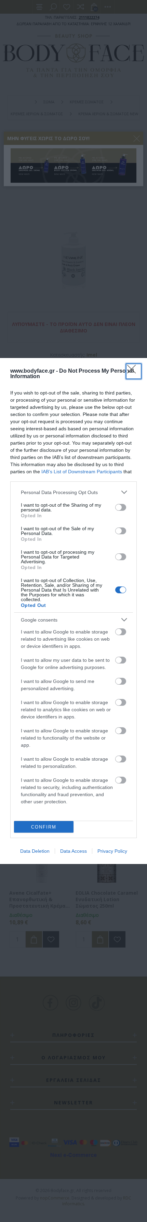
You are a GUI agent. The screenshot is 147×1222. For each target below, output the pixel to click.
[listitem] (73, 492)
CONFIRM (43, 827)
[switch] (120, 507)
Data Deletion (35, 851)
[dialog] (73, 611)
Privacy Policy (112, 851)
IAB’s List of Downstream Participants (81, 471)
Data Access (73, 851)
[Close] (133, 371)
